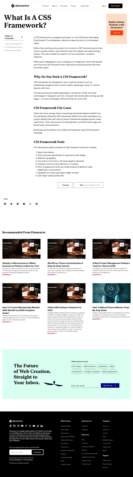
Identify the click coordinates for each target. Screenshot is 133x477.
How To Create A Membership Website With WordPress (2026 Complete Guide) (21, 310)
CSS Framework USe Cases (14, 47)
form (57, 164)
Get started (115, 6)
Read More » (7, 275)
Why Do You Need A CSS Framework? (14, 44)
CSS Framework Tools (13, 50)
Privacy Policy (28, 459)
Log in (104, 6)
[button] (22, 37)
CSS (67, 147)
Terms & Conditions (15, 459)
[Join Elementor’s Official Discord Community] (22, 426)
